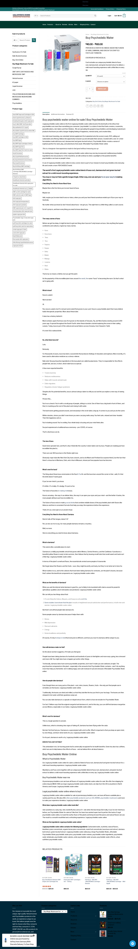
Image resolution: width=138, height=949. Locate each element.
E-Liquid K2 (29, 208)
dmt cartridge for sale (23, 192)
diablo (30, 189)
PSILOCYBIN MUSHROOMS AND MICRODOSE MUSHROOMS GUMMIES (23, 97)
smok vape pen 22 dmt (19, 230)
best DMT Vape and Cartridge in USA (23, 115)
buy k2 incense (17, 153)
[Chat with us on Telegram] (132, 943)
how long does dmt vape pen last (22, 211)
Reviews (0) (70, 114)
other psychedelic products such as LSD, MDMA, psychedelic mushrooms (92, 798)
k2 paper (15, 82)
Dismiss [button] (85, 2)
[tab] (46, 114)
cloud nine (22, 177)
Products (50, 25)
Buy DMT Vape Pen (18, 147)
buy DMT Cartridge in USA (20, 137)
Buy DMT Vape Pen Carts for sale (22, 150)
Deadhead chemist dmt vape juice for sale (23, 184)
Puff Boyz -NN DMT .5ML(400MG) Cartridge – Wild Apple (115, 881)
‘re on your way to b (108, 177)
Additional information (58, 114)
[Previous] (42, 873)
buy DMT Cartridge (18, 134)
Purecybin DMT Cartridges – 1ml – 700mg (72, 881)
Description (46, 114)
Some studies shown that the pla (58, 603)
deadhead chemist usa (20, 189)
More (75, 25)
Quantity (89, 76)
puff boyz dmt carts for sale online (23, 226)
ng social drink (69, 503)
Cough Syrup (16, 68)
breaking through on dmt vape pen (23, 121)
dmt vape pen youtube (19, 205)
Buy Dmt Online (17, 60)
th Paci (79, 474)
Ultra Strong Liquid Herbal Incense (23, 242)
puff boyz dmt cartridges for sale (22, 223)
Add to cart (102, 89)
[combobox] (54, 911)
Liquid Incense (17, 86)
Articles (70, 25)
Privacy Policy (110, 9)
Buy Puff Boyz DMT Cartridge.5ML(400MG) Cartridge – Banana (23, 172)
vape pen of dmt (17, 246)
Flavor (88, 81)
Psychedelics (17, 103)
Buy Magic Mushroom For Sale (23, 64)
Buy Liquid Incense (18, 163)
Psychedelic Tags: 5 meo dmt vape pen (23, 219)
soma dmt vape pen (19, 233)
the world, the (83, 278)
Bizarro (29, 118)
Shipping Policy (121, 9)
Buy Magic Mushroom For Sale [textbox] (54, 911)
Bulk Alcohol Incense (19, 56)
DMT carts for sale (18, 195)
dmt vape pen (17, 198)
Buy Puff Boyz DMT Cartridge (21, 166)
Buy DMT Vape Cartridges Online (22, 144)
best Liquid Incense (19, 118)
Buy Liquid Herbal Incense (20, 157)
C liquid (15, 177)
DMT (14, 192)
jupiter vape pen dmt (19, 214)
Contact (93, 25)
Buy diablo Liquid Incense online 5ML (24, 131)
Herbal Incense (17, 78)
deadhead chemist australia (21, 180)
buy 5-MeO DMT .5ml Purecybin (22, 124)
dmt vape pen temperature (21, 202)
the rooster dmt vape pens (20, 239)
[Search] (95, 15)
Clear (124, 73)
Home (44, 25)
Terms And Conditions (97, 9)
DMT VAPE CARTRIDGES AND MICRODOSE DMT (23, 73)
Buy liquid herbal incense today (22, 160)
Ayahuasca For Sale (19, 52)
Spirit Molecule (17, 236)
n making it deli (63, 491)
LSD (13, 90)
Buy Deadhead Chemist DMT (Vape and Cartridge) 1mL (51, 881)
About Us (58, 25)
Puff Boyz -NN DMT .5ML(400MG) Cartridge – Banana (93, 881)
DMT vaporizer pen (18, 208)
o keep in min (60, 638)
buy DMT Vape (17, 140)
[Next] (125, 873)
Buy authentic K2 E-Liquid (20, 127)
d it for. (85, 599)
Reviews (64, 25)
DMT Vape (28, 195)
